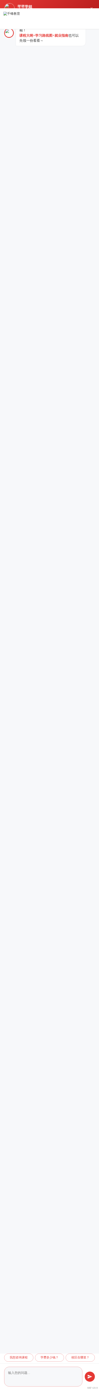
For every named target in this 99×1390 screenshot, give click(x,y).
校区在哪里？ (80, 1357)
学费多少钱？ (49, 1357)
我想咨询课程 (19, 1357)
